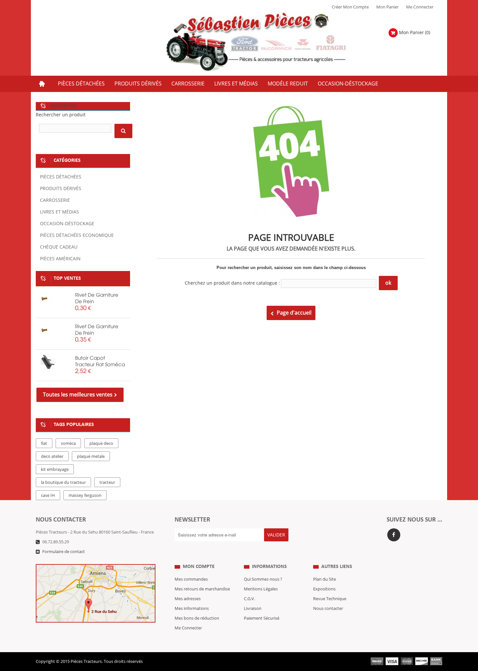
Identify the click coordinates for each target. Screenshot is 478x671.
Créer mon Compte (350, 7)
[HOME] (42, 84)
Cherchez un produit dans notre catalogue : (232, 283)
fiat (44, 443)
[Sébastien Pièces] (269, 42)
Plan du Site (324, 579)
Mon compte (199, 566)
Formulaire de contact (63, 551)
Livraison (252, 608)
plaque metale (91, 456)
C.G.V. (249, 598)
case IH (48, 495)
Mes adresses (188, 598)
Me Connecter (419, 7)
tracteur (107, 482)
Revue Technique (329, 598)
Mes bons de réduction (197, 618)
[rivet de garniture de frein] (48, 298)
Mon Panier (387, 7)
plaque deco (101, 443)
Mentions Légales (261, 589)
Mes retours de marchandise (202, 589)
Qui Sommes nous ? (263, 579)
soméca (68, 443)
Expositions (324, 589)
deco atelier (52, 456)
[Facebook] (393, 534)
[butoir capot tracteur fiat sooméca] (48, 362)
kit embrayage (55, 469)
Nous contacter (328, 608)
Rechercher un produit (61, 115)
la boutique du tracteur (63, 482)
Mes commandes (191, 579)
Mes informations (192, 608)
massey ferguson (85, 495)
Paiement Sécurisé (261, 618)
